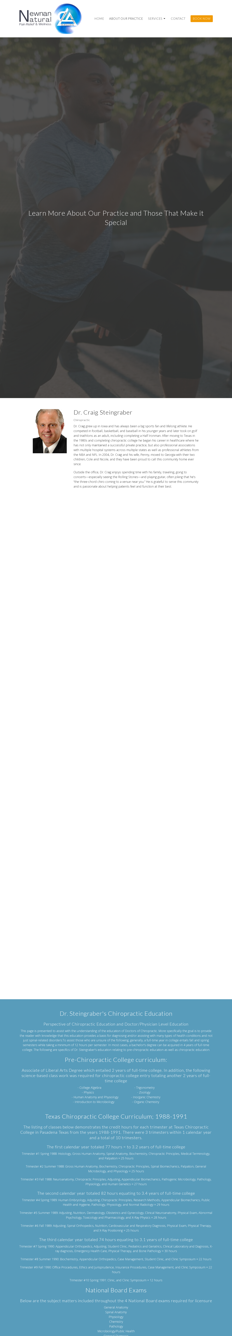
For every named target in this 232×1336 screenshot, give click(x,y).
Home (99, 18)
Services (155, 18)
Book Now (202, 18)
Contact (178, 18)
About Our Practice (126, 18)
